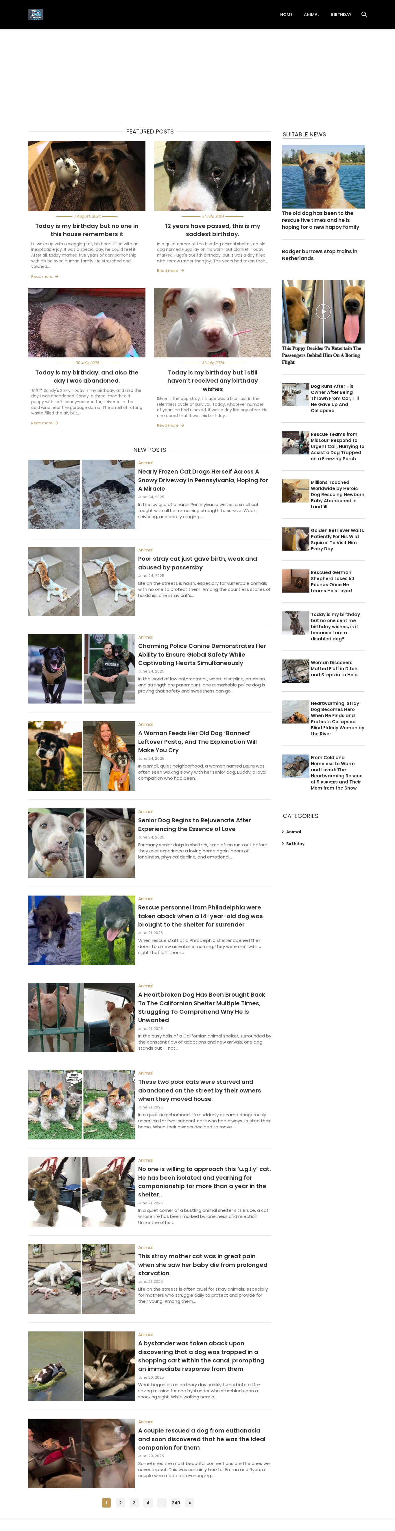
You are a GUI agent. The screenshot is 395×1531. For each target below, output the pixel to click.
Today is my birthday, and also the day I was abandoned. (87, 376)
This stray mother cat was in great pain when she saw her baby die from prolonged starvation (202, 1264)
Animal (312, 14)
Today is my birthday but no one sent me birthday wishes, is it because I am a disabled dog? (335, 626)
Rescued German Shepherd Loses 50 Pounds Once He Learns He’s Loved (332, 581)
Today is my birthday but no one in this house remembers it (87, 230)
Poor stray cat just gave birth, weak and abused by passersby (197, 563)
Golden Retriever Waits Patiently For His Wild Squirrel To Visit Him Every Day (337, 539)
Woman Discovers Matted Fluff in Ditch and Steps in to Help (334, 668)
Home (286, 14)
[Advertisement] (197, 72)
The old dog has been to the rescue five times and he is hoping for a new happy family (320, 220)
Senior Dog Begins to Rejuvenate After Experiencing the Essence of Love (194, 824)
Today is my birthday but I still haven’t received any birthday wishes (212, 380)
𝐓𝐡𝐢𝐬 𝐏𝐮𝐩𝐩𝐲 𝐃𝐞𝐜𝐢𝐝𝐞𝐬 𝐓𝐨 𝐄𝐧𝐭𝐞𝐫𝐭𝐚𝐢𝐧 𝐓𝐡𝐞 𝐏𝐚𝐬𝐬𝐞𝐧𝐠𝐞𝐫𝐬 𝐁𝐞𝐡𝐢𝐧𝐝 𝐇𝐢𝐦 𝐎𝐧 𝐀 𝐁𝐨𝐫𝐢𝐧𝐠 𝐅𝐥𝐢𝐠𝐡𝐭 (321, 355)
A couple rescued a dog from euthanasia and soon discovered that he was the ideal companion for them (201, 1439)
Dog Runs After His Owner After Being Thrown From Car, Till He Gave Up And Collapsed (335, 398)
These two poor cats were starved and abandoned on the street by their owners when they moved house (199, 1090)
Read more (42, 276)
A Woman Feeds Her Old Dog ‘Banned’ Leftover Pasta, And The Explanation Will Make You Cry (197, 741)
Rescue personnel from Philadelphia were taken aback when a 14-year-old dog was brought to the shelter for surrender (200, 916)
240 (176, 1503)
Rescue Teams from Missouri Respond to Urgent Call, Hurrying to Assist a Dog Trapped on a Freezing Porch (337, 446)
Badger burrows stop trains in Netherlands (319, 255)
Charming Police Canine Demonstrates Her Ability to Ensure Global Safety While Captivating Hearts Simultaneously (202, 654)
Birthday (341, 14)
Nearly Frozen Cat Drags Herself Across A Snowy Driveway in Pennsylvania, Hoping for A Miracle (203, 480)
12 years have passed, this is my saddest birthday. (212, 230)
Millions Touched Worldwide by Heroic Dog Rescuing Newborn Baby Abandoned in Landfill (337, 494)
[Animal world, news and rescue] (35, 14)
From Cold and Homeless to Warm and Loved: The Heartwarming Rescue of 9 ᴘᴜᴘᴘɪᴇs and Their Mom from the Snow (337, 772)
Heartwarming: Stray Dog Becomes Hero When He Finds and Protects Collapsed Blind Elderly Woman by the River (337, 718)
